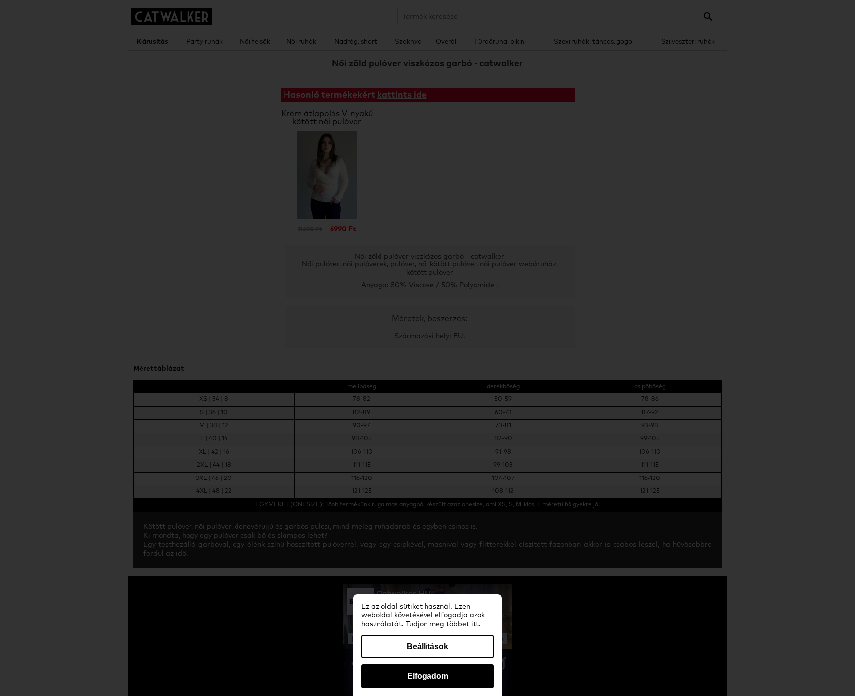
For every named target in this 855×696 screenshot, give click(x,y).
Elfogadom (427, 676)
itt (475, 624)
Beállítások (427, 646)
